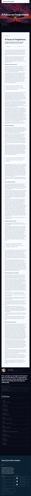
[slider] (12, 46)
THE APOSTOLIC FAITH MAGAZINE (6, 5)
